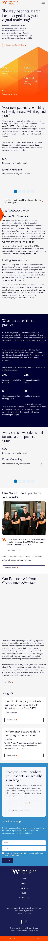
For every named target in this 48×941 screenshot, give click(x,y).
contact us (24, 898)
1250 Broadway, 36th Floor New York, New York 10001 (24, 908)
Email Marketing (25, 560)
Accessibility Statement (18, 930)
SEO (5, 556)
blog (24, 893)
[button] (43, 3)
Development (38, 556)
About (24, 879)
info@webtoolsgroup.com (24, 911)
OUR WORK (24, 888)
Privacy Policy (33, 930)
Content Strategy (16, 556)
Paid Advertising (10, 560)
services (24, 883)
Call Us (12, 938)
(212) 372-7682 (26, 913)
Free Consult (36, 938)
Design (28, 556)
